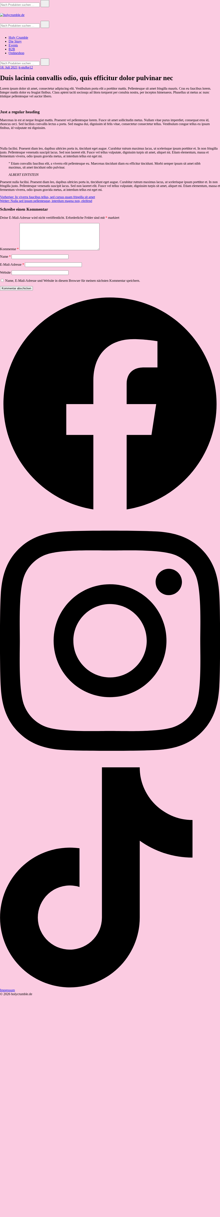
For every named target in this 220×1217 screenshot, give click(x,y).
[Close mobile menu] (1, 30)
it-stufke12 (25, 67)
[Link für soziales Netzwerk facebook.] (110, 513)
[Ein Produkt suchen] (4, 11)
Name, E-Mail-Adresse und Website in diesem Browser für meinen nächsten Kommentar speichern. (72, 280)
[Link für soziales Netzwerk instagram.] (110, 765)
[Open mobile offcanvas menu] (1, 19)
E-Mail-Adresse (12, 264)
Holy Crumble (18, 37)
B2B (12, 49)
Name (5, 256)
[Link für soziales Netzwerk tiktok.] (110, 986)
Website (5, 272)
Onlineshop (16, 53)
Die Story (15, 41)
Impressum (7, 990)
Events (13, 45)
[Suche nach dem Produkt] (45, 3)
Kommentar (9, 249)
